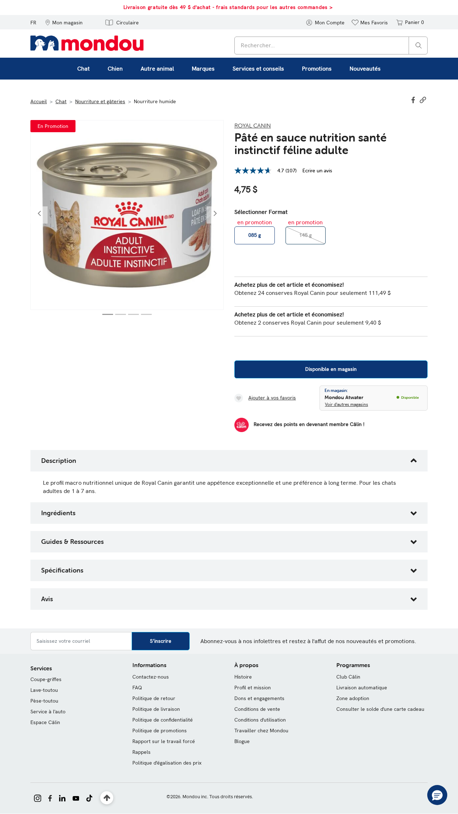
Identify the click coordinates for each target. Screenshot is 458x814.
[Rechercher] (418, 45)
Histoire (243, 677)
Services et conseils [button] (258, 68)
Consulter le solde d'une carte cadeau (380, 709)
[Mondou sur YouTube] (76, 797)
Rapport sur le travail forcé (163, 741)
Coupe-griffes (46, 679)
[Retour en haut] (106, 798)
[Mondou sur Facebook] (50, 797)
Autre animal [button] (157, 68)
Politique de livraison (156, 709)
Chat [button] (83, 68)
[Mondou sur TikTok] (89, 797)
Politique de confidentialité (162, 720)
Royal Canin (252, 125)
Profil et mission (252, 687)
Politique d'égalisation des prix (166, 763)
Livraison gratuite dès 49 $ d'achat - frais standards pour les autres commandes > (228, 7)
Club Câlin (348, 677)
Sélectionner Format (261, 212)
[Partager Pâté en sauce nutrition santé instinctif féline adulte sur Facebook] (413, 99)
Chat (61, 101)
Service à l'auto (47, 711)
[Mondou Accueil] (86, 42)
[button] (64, 22)
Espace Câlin (45, 722)
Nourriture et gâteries (100, 101)
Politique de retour (153, 698)
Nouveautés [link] (365, 68)
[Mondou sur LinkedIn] (62, 797)
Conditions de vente (257, 709)
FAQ (137, 687)
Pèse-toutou (44, 701)
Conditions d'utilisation (260, 720)
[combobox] (331, 45)
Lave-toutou (44, 690)
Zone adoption (352, 698)
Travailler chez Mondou (261, 730)
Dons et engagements (259, 698)
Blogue (242, 741)
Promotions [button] (317, 68)
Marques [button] (203, 68)
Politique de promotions (159, 730)
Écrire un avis (317, 170)
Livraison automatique (361, 687)
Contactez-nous (150, 677)
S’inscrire (160, 641)
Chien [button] (115, 68)
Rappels (141, 752)
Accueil (38, 101)
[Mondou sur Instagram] (37, 797)
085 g (254, 235)
